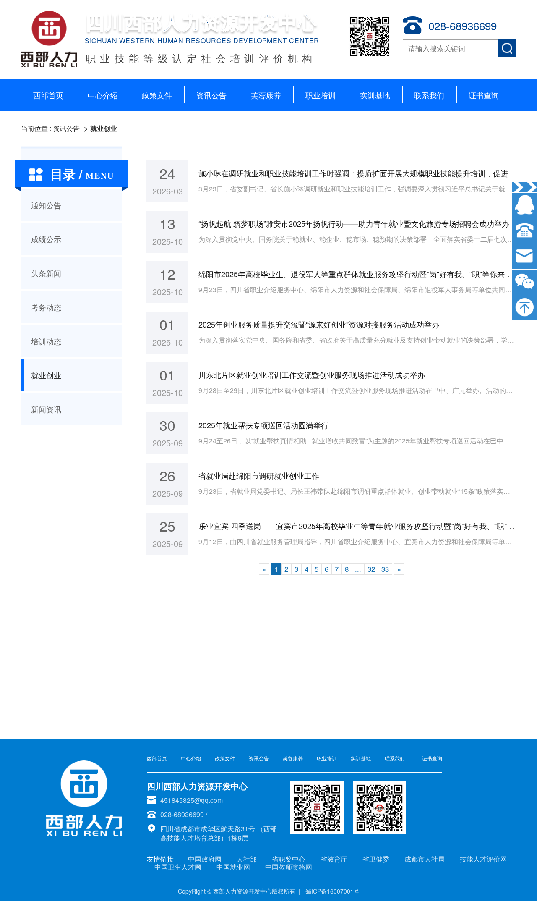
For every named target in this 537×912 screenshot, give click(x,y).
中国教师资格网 (288, 867)
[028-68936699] (524, 231)
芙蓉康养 (266, 94)
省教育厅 (334, 859)
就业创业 (103, 128)
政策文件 (157, 94)
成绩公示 (46, 238)
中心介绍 (103, 94)
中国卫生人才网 (177, 867)
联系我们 (429, 94)
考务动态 (46, 306)
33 (385, 569)
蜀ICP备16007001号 (332, 891)
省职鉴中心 (288, 859)
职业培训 (320, 94)
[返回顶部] (524, 307)
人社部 (247, 859)
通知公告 (46, 204)
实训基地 (375, 94)
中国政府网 (205, 859)
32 (371, 569)
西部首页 (48, 94)
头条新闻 (46, 272)
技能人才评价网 (483, 859)
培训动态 (46, 340)
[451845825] (524, 205)
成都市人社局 (424, 859)
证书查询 (484, 94)
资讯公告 (211, 94)
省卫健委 (375, 859)
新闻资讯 (46, 409)
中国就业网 (233, 867)
